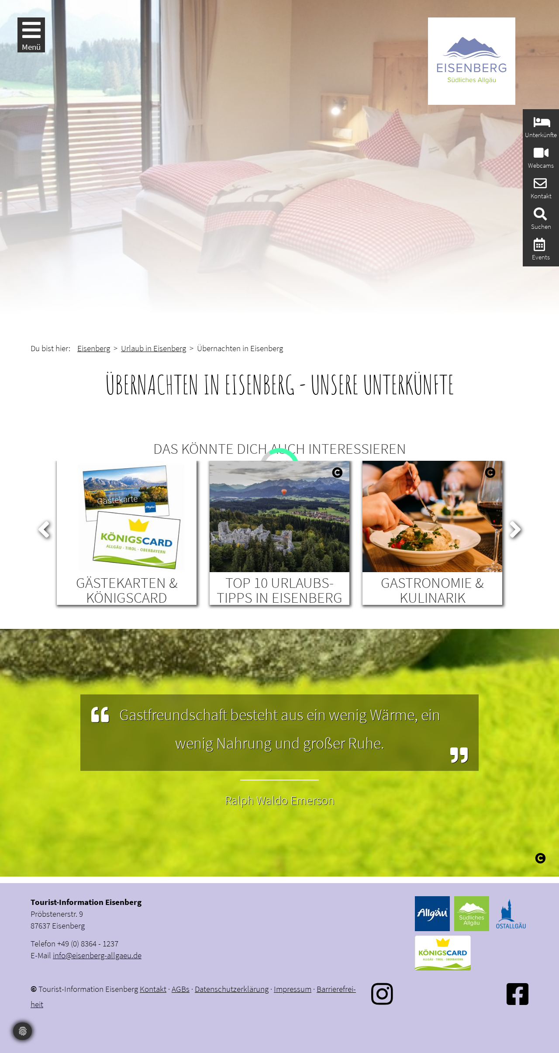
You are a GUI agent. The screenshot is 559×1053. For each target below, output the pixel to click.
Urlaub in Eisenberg (153, 348)
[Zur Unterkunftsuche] (541, 125)
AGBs (181, 989)
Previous (43, 528)
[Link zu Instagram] (382, 993)
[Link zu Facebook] (517, 993)
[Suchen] (539, 216)
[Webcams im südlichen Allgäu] (540, 155)
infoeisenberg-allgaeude (97, 955)
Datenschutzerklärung (232, 989)
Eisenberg (93, 348)
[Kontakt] (539, 186)
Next (515, 528)
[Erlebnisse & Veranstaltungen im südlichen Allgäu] (538, 247)
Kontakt (153, 989)
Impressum (292, 989)
